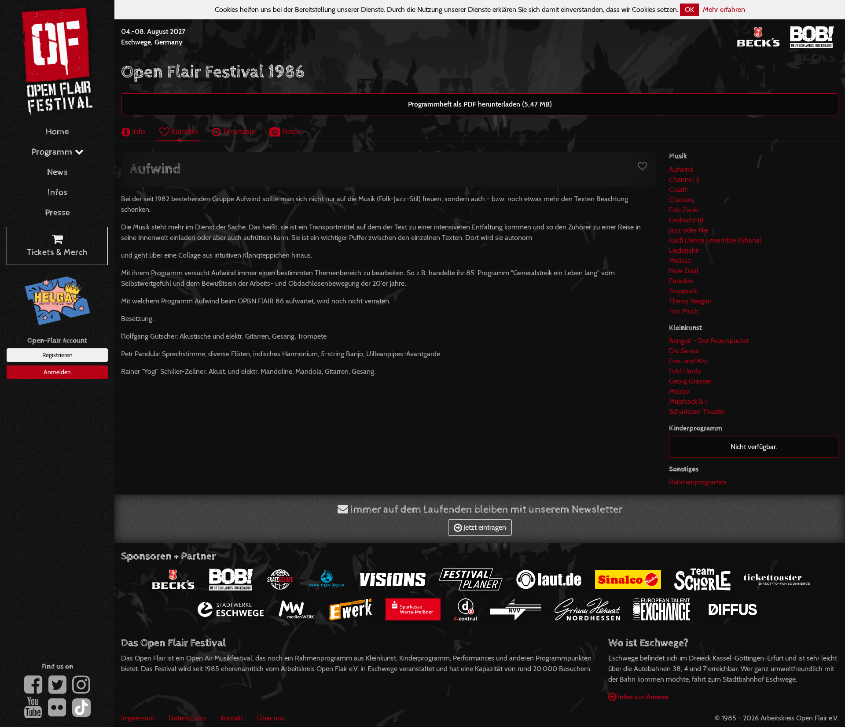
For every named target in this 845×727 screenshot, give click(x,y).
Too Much (683, 311)
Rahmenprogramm (697, 482)
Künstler (183, 131)
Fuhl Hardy (685, 371)
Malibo (679, 391)
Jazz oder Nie (688, 230)
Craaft (678, 189)
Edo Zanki (683, 210)
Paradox (681, 281)
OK (689, 9)
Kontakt (231, 718)
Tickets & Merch (57, 252)
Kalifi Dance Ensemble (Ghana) (715, 240)
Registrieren (57, 355)
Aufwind (681, 169)
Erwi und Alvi (688, 361)
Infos (57, 193)
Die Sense (684, 351)
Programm (53, 152)
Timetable (238, 131)
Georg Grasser (690, 381)
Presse (57, 213)
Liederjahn (684, 250)
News (57, 172)
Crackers (681, 200)
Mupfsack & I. (688, 401)
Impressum (137, 718)
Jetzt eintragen (484, 527)
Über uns (270, 718)
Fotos (290, 131)
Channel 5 (684, 179)
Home (57, 132)
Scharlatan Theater (697, 411)
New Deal (683, 270)
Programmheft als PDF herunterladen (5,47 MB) (480, 104)
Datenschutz (187, 718)
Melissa (680, 260)
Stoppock (683, 291)
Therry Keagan (690, 301)
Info (137, 131)
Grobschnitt (686, 220)
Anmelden (57, 372)
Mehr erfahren (724, 9)
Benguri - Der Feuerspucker (709, 340)
